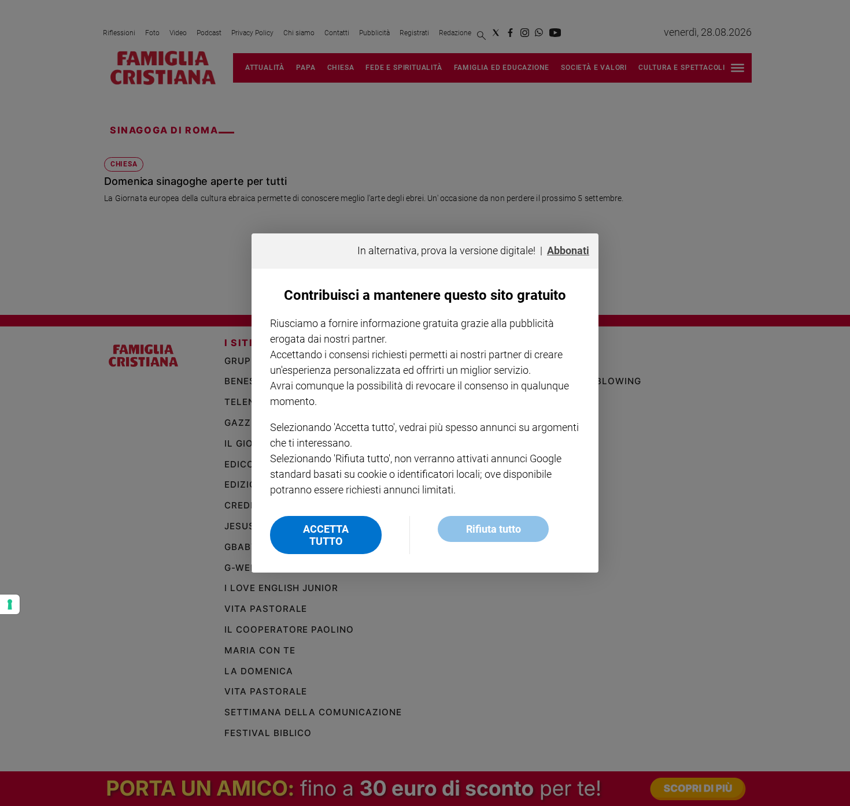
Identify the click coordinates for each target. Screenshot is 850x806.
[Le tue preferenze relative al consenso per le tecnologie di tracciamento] (10, 604)
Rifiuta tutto (493, 529)
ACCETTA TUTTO (326, 535)
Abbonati (568, 250)
